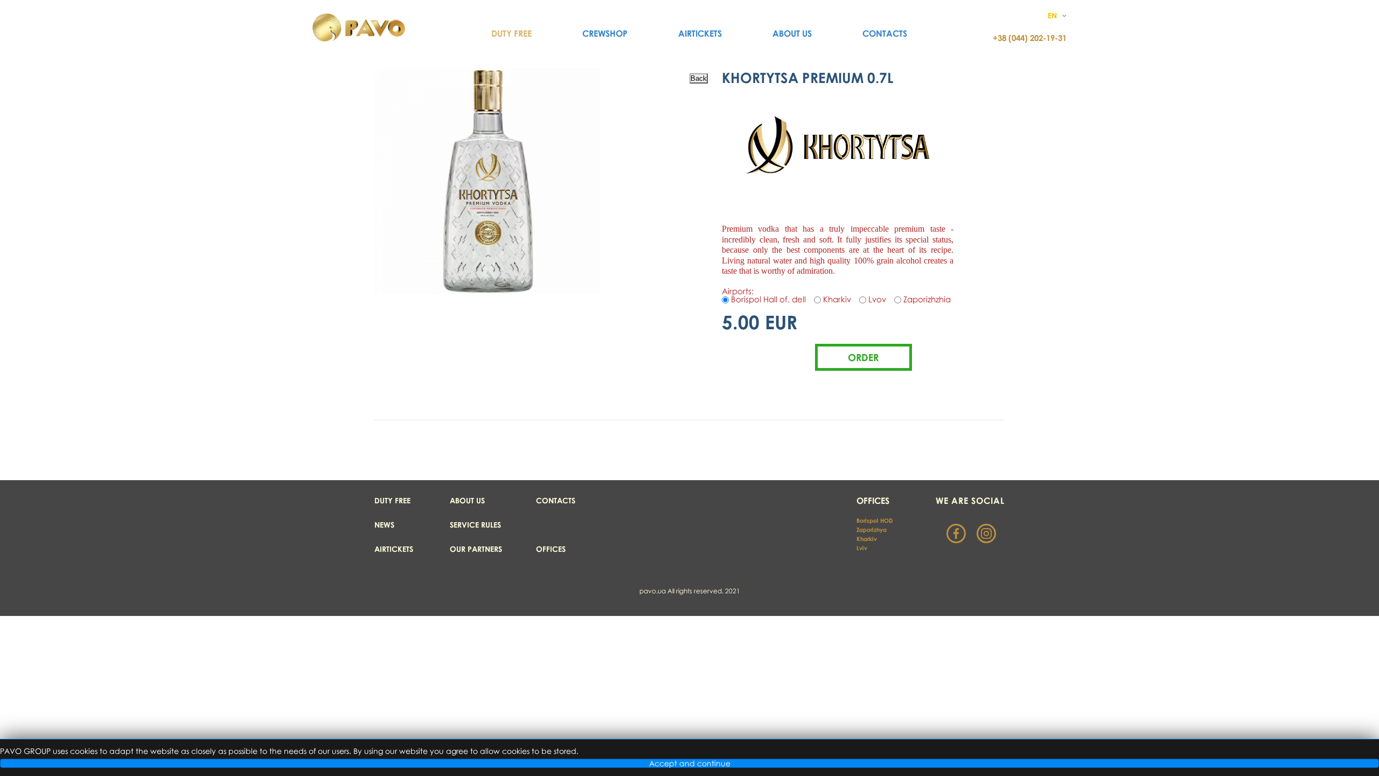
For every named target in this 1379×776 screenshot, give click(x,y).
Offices (551, 548)
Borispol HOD (874, 520)
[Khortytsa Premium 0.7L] (487, 291)
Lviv (861, 547)
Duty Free (511, 33)
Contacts (884, 33)
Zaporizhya (871, 529)
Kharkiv (867, 538)
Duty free (392, 500)
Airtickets (700, 33)
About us (792, 33)
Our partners (476, 548)
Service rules (475, 524)
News (384, 524)
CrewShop (605, 33)
